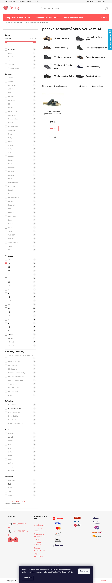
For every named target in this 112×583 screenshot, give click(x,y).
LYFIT (21, 164)
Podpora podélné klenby (21, 373)
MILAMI (21, 171)
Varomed (21, 239)
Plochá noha (21, 369)
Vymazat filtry (19, 501)
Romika (21, 224)
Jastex (21, 149)
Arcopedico (21, 85)
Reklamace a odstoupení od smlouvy (39, 536)
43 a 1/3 (21, 346)
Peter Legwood (21, 198)
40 (21, 286)
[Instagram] (15, 539)
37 (21, 275)
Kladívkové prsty (21, 361)
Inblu (21, 141)
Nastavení (28, 578)
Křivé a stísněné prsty (21, 380)
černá (21, 448)
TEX (21, 492)
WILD (21, 246)
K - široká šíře (21, 416)
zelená (21, 441)
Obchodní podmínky (37, 543)
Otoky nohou (21, 384)
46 (21, 316)
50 (21, 331)
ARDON (21, 89)
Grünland (21, 130)
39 (21, 282)
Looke (21, 160)
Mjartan (21, 179)
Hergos (21, 134)
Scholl (21, 231)
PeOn (21, 194)
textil (21, 488)
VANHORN (21, 235)
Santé (21, 228)
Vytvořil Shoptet (99, 580)
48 (21, 323)
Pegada (21, 190)
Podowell (21, 205)
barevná (21, 471)
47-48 (21, 338)
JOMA (21, 153)
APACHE (21, 81)
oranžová (21, 467)
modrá (21, 437)
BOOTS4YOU (21, 111)
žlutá (21, 452)
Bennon (21, 97)
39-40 (21, 334)
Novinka (21, 57)
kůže (21, 484)
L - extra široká (21, 420)
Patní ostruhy (21, 365)
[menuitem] (18, 17)
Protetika (21, 212)
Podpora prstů (21, 391)
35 (21, 267)
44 (21, 308)
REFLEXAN (21, 216)
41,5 (21, 293)
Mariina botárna (56, 564)
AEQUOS (21, 480)
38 (21, 278)
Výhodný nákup (21, 68)
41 (21, 290)
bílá (21, 444)
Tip (21, 61)
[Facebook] (10, 539)
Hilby (21, 138)
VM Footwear (21, 242)
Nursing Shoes (21, 183)
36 (21, 271)
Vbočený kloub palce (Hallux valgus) (21, 356)
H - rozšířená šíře (21, 412)
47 (21, 320)
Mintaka (21, 175)
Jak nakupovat (10, 2)
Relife (21, 220)
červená (21, 433)
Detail (53, 128)
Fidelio (21, 123)
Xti (21, 250)
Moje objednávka (38, 555)
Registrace (101, 2)
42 (21, 297)
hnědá (21, 456)
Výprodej (21, 64)
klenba (21, 395)
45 (21, 312)
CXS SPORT (21, 115)
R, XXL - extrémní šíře (21, 424)
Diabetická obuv (21, 388)
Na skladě (21, 49)
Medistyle (21, 168)
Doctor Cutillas (21, 119)
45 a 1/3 (21, 342)
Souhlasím (84, 571)
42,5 (21, 301)
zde (71, 572)
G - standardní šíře (21, 409)
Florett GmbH (21, 126)
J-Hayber (21, 145)
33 (21, 260)
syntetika (21, 495)
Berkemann (21, 100)
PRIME (21, 209)
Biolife (21, 108)
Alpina (21, 78)
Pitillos (21, 201)
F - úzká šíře (21, 405)
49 (21, 327)
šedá (21, 459)
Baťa (21, 93)
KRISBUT (21, 156)
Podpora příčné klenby (21, 376)
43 (21, 304)
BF (21, 104)
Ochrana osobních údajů (39, 549)
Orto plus (21, 186)
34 (21, 263)
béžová (21, 463)
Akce (21, 53)
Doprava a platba (25, 2)
